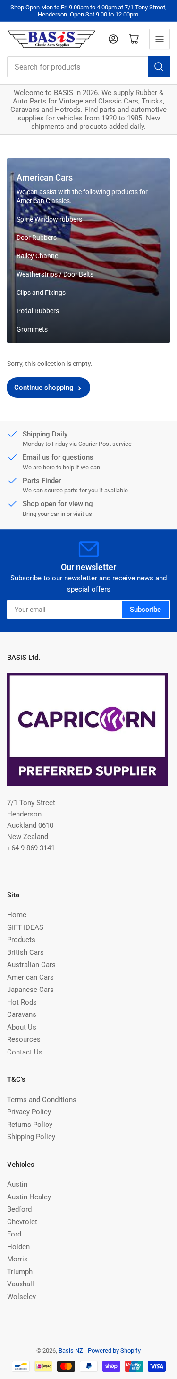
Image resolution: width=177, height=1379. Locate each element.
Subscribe (145, 609)
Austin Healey (29, 1197)
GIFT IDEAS (25, 927)
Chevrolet (22, 1222)
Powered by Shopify (114, 1350)
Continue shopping (44, 387)
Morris (17, 1259)
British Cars (25, 952)
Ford (14, 1234)
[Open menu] (159, 39)
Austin (17, 1184)
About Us (21, 1027)
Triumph (20, 1272)
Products (21, 939)
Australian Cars (31, 964)
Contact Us (24, 1052)
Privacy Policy (29, 1112)
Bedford (19, 1209)
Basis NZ (71, 1350)
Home (16, 915)
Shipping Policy (31, 1137)
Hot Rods (22, 1002)
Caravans (21, 1014)
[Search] (159, 67)
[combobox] (88, 66)
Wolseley (21, 1296)
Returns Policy (29, 1124)
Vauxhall (20, 1284)
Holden (18, 1247)
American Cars (30, 977)
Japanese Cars (30, 989)
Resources (24, 1039)
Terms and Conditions (41, 1099)
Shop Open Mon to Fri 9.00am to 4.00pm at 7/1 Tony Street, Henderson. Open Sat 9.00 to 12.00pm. (88, 11)
